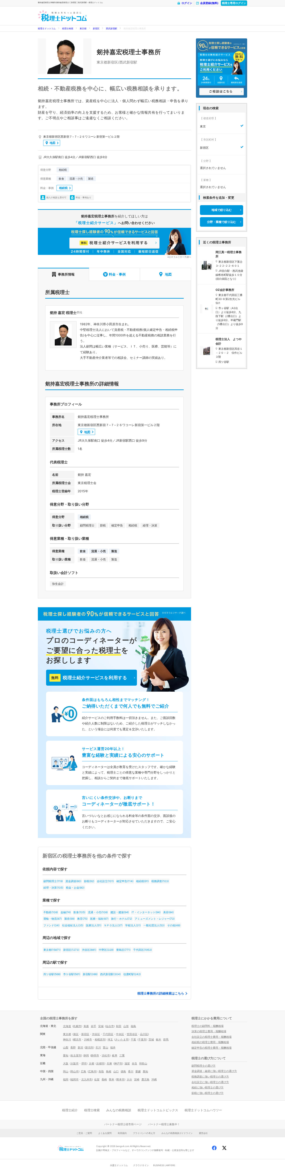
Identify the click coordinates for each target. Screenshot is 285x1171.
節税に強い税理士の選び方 (207, 1093)
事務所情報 (66, 274)
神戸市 (118, 1063)
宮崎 (136, 1079)
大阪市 (75, 1063)
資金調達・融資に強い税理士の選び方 (214, 1071)
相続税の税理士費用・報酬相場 (210, 1042)
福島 (133, 1026)
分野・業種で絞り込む (221, 222)
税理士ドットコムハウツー (203, 1110)
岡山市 (75, 1071)
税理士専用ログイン (234, 3)
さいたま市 (121, 1039)
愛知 (65, 1055)
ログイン (186, 3)
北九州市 (86, 1079)
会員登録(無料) (209, 3)
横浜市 (77, 1039)
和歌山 (143, 1063)
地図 (52, 143)
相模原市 (100, 1039)
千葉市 (142, 1039)
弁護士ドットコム (119, 1165)
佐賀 (97, 1079)
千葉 (133, 1039)
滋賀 (127, 1063)
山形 (126, 1026)
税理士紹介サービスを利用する (89, 677)
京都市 (100, 1063)
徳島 (123, 1071)
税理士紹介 (70, 1110)
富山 (105, 1047)
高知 (145, 1071)
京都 (91, 1063)
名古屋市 (76, 1055)
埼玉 (110, 1039)
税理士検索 (67, 28)
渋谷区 (96, 1034)
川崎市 (88, 1039)
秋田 (118, 1026)
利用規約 (122, 1133)
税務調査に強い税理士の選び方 (210, 1076)
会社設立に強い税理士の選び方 (210, 1082)
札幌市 (77, 1026)
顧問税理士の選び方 (203, 1065)
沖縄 (154, 1079)
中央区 (120, 1034)
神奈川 (67, 1039)
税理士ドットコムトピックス (158, 1110)
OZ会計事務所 (225, 290)
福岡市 (75, 1079)
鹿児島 (145, 1079)
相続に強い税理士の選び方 (207, 1087)
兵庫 (109, 1063)
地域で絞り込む (222, 210)
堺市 (84, 1063)
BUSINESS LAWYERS (164, 1165)
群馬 (166, 1039)
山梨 (65, 1047)
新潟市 (89, 1047)
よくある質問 (105, 1133)
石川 (98, 1047)
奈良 (134, 1063)
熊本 (111, 1079)
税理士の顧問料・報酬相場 (207, 1026)
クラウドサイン (141, 1165)
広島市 (92, 1071)
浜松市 (106, 1055)
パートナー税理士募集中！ (164, 1124)
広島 (83, 1071)
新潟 (80, 1047)
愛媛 (138, 1071)
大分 (129, 1079)
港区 (76, 1034)
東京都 (83, 28)
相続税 (63, 188)
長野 (73, 1047)
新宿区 (96, 28)
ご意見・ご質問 (84, 1133)
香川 (130, 1071)
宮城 (101, 1026)
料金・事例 (117, 274)
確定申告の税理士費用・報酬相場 (211, 1047)
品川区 (144, 1034)
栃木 (158, 1039)
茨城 (151, 1039)
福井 (113, 1047)
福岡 (65, 1079)
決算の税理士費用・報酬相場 (208, 1031)
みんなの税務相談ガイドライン (177, 1133)
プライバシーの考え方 (144, 1133)
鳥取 (101, 1071)
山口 (116, 1071)
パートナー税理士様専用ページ (123, 1124)
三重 (122, 1055)
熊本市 (120, 1079)
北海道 (67, 1026)
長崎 (104, 1079)
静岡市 (95, 1055)
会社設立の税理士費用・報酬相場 (211, 1036)
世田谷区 (132, 1034)
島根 (108, 1071)
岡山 (65, 1071)
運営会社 (203, 1133)
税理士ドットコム (47, 28)
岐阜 (114, 1055)
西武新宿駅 (111, 28)
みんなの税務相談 (118, 1110)
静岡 (86, 1055)
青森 (86, 1026)
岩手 (93, 1026)
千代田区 (108, 1034)
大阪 (65, 1063)
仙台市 (110, 1026)
